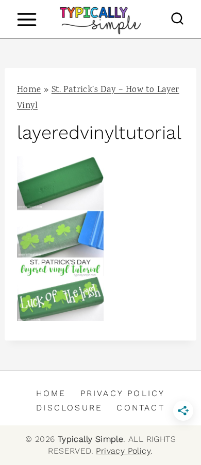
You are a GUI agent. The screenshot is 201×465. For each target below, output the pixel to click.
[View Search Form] (177, 19)
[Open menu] (26, 19)
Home (29, 90)
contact (140, 408)
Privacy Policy (122, 393)
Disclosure (69, 408)
